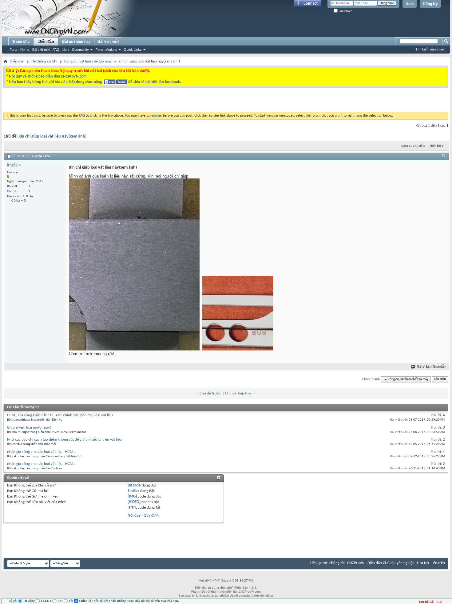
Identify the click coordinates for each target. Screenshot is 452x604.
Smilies (133, 491)
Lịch (65, 49)
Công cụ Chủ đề (411, 146)
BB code (134, 485)
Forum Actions (106, 49)
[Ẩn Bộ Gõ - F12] (430, 601)
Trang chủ (21, 41)
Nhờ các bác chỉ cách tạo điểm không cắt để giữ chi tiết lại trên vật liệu (64, 440)
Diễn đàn (46, 41)
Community (80, 49)
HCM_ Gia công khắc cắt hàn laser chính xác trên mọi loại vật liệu (60, 415)
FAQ (56, 49)
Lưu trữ (423, 563)
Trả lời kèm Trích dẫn (431, 367)
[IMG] (132, 496)
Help (410, 4)
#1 (444, 156)
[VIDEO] (134, 502)
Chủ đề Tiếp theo (238, 393)
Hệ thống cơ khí (44, 61)
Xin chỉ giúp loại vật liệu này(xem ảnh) (52, 136)
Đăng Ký (430, 4)
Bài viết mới (41, 49)
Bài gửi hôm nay (76, 41)
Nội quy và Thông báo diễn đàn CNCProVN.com (48, 76)
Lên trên (440, 379)
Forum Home (19, 49)
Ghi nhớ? (345, 11)
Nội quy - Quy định (143, 516)
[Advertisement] (148, 101)
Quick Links (133, 49)
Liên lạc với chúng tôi (327, 563)
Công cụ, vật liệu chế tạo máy (88, 61)
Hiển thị (435, 146)
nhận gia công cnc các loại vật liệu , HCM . (41, 452)
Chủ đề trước (210, 393)
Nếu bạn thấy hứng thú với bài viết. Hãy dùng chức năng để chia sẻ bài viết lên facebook (94, 82)
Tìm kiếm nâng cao (429, 49)
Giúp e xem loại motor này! (29, 428)
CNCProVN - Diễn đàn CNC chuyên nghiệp (380, 563)
